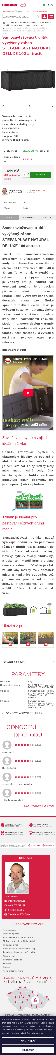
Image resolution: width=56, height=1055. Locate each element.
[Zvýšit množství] (28, 173)
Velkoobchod (9, 963)
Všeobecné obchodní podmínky (18, 937)
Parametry (28, 218)
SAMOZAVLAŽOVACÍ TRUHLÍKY (24, 713)
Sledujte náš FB (16, 910)
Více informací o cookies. (32, 1033)
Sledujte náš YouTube (19, 914)
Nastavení (28, 1041)
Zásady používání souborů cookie (19, 952)
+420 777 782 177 (16, 905)
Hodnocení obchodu (12, 960)
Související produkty (14, 661)
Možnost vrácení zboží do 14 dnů (19, 941)
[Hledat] (37, 16)
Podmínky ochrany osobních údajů (19, 948)
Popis (9, 218)
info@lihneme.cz (16, 901)
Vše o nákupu (9, 930)
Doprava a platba (11, 934)
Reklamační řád (10, 945)
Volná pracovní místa (13, 971)
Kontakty (7, 967)
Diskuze (46, 218)
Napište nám (9, 956)
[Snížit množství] (28, 176)
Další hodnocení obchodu (39, 805)
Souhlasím (28, 1050)
